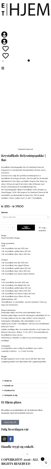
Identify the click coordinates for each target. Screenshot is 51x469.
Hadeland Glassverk (25, 149)
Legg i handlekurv (26, 227)
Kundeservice (9, 390)
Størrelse (4, 212)
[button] (25, 68)
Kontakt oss (8, 386)
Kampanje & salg (10, 395)
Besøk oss (8, 381)
